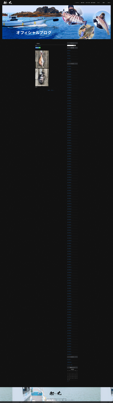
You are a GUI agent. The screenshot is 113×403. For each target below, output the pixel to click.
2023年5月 (69, 161)
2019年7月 (69, 280)
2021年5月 (69, 222)
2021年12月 (69, 203)
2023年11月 (69, 148)
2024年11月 (69, 116)
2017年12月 (69, 306)
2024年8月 (69, 124)
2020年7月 (69, 248)
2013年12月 (69, 322)
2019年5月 (69, 285)
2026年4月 (69, 74)
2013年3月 (69, 346)
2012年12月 (69, 354)
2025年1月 (69, 111)
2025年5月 (69, 100)
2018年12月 (69, 298)
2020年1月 (69, 264)
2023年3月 (69, 166)
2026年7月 (69, 66)
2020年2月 (69, 261)
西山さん (52, 90)
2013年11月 (69, 325)
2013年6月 (69, 338)
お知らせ (109, 2)
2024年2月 (69, 140)
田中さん (69, 50)
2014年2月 (69, 317)
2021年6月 (69, 219)
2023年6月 (69, 158)
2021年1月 (69, 232)
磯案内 (103, 2)
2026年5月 (69, 71)
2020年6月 (69, 251)
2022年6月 (69, 187)
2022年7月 (69, 185)
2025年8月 (69, 92)
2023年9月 (69, 153)
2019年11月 (69, 269)
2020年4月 (69, 256)
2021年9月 (69, 211)
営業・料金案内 (93, 2)
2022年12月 (69, 174)
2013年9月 (69, 330)
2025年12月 (69, 84)
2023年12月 (69, 145)
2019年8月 (69, 277)
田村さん (69, 55)
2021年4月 (69, 224)
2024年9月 (69, 121)
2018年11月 (69, 301)
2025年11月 (69, 87)
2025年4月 (69, 103)
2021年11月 (69, 206)
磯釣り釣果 (82, 2)
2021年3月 (69, 227)
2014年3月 (69, 314)
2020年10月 (69, 240)
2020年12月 (69, 235)
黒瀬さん (48, 90)
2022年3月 (69, 195)
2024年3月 (69, 137)
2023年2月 (69, 169)
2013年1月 (69, 351)
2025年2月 (69, 108)
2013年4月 (69, 343)
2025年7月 (69, 95)
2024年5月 (69, 132)
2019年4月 (69, 288)
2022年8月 (69, 182)
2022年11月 (69, 177)
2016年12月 (69, 309)
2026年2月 (69, 79)
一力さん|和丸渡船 (5, 0)
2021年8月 (69, 214)
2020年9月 (69, 243)
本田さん (69, 58)
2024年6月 (69, 129)
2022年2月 (69, 198)
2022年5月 (69, 190)
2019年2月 (69, 293)
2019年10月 (69, 272)
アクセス (98, 2)
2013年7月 (69, 335)
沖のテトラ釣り (87, 2)
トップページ (77, 2)
